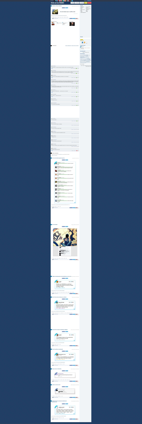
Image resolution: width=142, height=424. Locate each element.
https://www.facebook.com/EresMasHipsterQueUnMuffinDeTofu (60, 15)
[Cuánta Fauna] (65, 0)
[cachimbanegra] (51, 148)
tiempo (82, 60)
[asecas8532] (51, 94)
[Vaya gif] (68, 0)
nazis (60, 206)
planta (54, 89)
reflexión (84, 60)
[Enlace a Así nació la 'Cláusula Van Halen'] (72, 24)
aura (87, 61)
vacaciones (82, 56)
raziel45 (74, 224)
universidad (88, 60)
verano (81, 59)
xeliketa (54, 135)
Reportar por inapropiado (77, 19)
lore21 (74, 349)
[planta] (51, 89)
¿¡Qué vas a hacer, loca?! (56, 384)
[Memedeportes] (57, 0)
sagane (54, 122)
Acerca (81, 65)
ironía (80, 60)
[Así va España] (58, 0)
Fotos (81, 8)
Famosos (87, 7)
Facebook (82, 43)
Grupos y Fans (83, 9)
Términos (83, 65)
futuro (90, 60)
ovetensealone (55, 139)
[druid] (51, 118)
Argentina (84, 59)
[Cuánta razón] (55, 0)
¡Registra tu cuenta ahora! (54, 155)
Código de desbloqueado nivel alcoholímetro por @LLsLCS (61, 276)
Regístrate (85, 0)
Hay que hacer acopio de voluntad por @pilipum (60, 329)
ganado (55, 206)
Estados (82, 7)
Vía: (51, 290)
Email (86, 43)
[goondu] (51, 66)
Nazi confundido (54, 224)
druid (54, 118)
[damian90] (51, 70)
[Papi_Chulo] (51, 127)
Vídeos (87, 11)
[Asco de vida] (54, 0)
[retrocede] (51, 75)
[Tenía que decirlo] (69, 0)
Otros (86, 10)
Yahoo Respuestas (83, 12)
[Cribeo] (62, 0)
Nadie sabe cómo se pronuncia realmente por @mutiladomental (59, 401)
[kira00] (51, 85)
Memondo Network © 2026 (88, 66)
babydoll (55, 79)
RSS (84, 43)
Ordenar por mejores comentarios (75, 45)
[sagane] (51, 122)
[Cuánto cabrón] (59, 0)
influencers (82, 57)
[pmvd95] (51, 98)
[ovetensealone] (51, 139)
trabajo (88, 59)
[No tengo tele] (66, 0)
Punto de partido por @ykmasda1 (57, 349)
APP (90, 65)
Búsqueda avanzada (82, 40)
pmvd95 (55, 98)
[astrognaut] (51, 144)
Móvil (81, 10)
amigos (86, 59)
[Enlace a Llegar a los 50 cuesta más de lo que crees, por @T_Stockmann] (65, 23)
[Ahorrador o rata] (70, 0)
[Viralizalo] (72, 0)
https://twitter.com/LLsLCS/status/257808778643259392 (58, 290)
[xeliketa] (51, 135)
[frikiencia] (51, 131)
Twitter (81, 11)
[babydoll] (51, 79)
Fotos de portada (88, 8)
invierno (55, 344)
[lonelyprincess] (51, 103)
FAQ (89, 65)
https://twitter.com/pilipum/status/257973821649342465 (58, 342)
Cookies (88, 65)
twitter (58, 206)
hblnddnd (74, 276)
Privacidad (86, 65)
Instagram (87, 9)
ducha (57, 344)
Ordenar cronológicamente (68, 45)
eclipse (87, 56)
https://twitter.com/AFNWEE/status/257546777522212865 (58, 311)
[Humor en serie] (64, 0)
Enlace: (52, 15)
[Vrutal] (61, 0)
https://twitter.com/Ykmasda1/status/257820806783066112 (58, 362)
